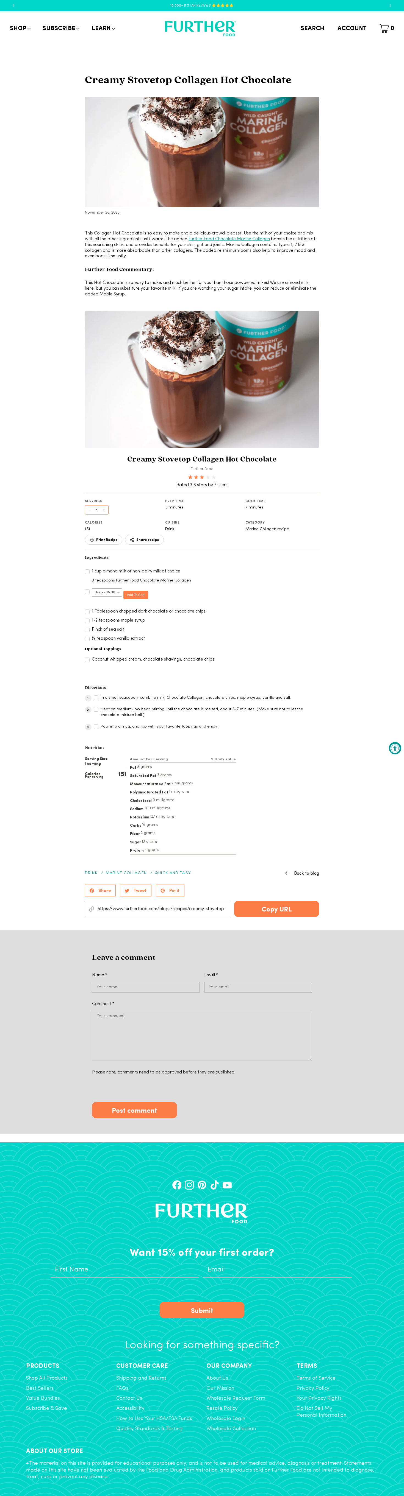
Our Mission (220, 1388)
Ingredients (97, 557)
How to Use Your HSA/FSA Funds (154, 1418)
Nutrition (94, 748)
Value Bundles (43, 1398)
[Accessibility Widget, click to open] (395, 748)
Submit (202, 1310)
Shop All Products (47, 1378)
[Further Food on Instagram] (189, 1185)
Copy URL (277, 908)
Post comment (134, 1110)
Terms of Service (316, 1378)
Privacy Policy (313, 1388)
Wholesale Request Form (235, 1398)
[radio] (190, 477)
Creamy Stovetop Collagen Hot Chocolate (202, 459)
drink (91, 873)
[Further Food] (200, 29)
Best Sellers (40, 1388)
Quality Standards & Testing (149, 1428)
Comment (103, 1004)
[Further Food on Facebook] (177, 1185)
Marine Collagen (126, 873)
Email (211, 975)
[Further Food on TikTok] (214, 1185)
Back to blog (306, 873)
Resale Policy (222, 1408)
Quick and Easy (173, 873)
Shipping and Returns (141, 1378)
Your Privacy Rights (319, 1398)
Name (99, 975)
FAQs (122, 1388)
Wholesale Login (225, 1418)
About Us (217, 1378)
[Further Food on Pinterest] (202, 1185)
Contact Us (129, 1398)
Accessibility (130, 1408)
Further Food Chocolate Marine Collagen (229, 239)
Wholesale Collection (231, 1428)
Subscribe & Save (46, 1408)
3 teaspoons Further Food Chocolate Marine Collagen (141, 580)
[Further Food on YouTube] (227, 1185)
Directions (95, 688)
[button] (20, 28)
